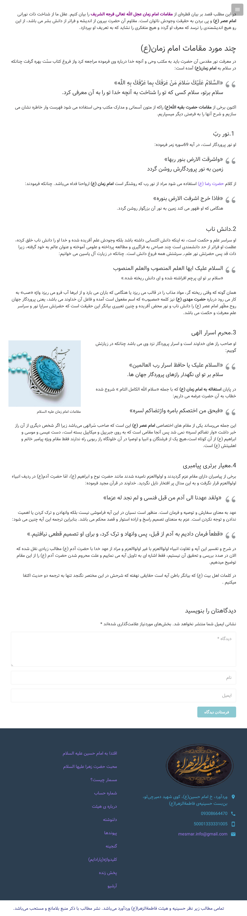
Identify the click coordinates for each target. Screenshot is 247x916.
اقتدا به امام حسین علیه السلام (90, 753)
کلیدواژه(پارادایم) (102, 859)
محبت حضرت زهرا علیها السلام (90, 766)
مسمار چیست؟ (103, 780)
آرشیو (112, 886)
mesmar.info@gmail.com (202, 834)
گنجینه (111, 846)
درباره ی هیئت (104, 806)
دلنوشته (110, 819)
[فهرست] (237, 10)
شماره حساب (105, 793)
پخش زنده (108, 872)
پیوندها (110, 833)
